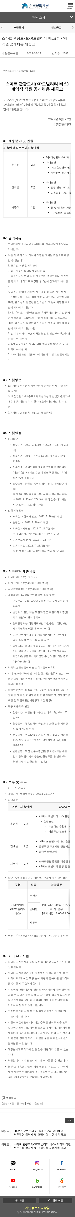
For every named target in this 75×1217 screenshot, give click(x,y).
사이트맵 (19, 1200)
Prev (2, 27)
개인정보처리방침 (37, 1208)
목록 (69, 1120)
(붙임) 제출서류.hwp (13, 1103)
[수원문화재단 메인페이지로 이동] (37, 8)
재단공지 (19, 27)
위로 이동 (57, 1200)
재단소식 (38, 17)
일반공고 (56, 27)
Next (73, 27)
